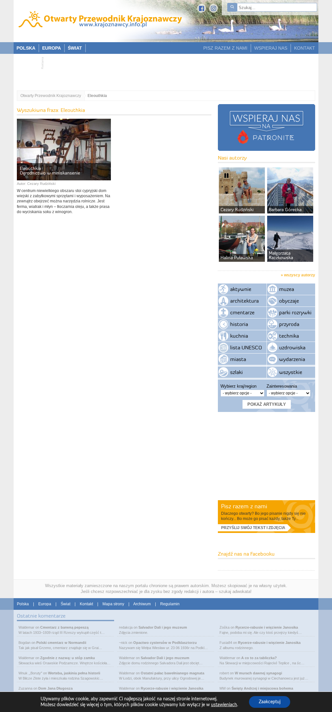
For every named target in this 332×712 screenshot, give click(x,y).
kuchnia (239, 335)
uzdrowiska (292, 347)
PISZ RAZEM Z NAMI (225, 48)
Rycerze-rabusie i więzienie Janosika (172, 688)
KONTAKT (304, 48)
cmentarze (242, 312)
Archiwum (142, 604)
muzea (286, 289)
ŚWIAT (75, 48)
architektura (244, 300)
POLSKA (26, 48)
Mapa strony (113, 604)
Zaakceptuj (269, 702)
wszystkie (290, 372)
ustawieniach (224, 705)
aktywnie (240, 289)
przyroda (289, 324)
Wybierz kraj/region (238, 386)
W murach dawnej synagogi (258, 673)
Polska (23, 604)
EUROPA (51, 48)
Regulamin (170, 604)
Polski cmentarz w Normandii (61, 643)
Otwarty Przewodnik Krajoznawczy (50, 95)
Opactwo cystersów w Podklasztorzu (165, 643)
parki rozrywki (295, 312)
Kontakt (86, 604)
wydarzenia (292, 359)
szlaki (236, 372)
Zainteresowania (282, 386)
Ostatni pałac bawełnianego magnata (172, 673)
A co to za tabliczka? (259, 658)
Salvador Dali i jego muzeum (162, 627)
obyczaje (289, 300)
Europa (44, 604)
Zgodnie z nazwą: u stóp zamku (67, 658)
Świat (65, 604)
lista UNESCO (246, 347)
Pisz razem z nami (244, 506)
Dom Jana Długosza (55, 688)
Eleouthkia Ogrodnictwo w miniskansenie (50, 170)
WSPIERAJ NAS (270, 48)
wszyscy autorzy (299, 275)
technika (289, 335)
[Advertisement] (162, 70)
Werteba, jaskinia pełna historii (74, 673)
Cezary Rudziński (41, 184)
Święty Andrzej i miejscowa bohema (262, 688)
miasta (238, 359)
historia (239, 324)
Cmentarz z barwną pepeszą (64, 627)
